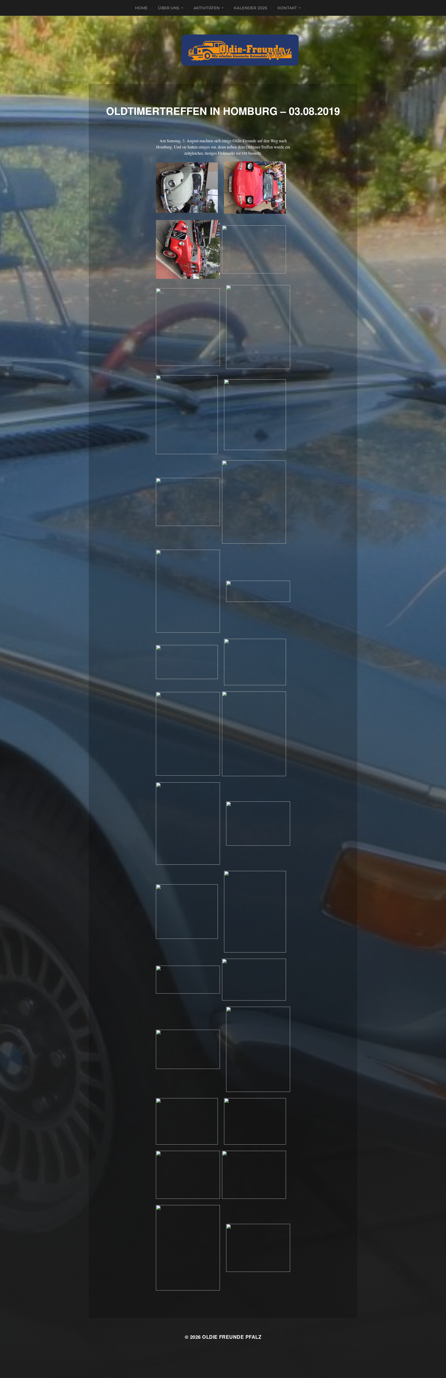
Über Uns (168, 7)
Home (141, 7)
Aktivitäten (207, 7)
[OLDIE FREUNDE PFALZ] (240, 50)
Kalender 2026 (250, 7)
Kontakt (287, 7)
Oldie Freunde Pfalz (231, 1336)
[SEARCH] (313, 7)
